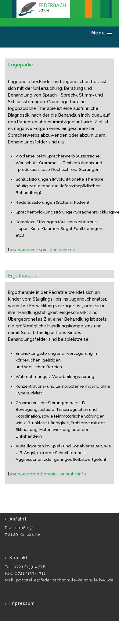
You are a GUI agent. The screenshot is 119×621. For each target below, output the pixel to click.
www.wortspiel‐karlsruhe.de (46, 249)
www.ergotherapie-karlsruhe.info (52, 473)
